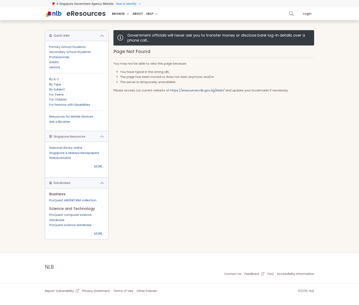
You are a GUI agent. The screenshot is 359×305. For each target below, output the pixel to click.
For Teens (56, 94)
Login (307, 14)
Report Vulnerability (60, 291)
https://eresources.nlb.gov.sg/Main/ (197, 90)
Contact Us (232, 274)
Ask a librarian (59, 122)
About (138, 14)
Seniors (54, 67)
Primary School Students (67, 47)
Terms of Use (123, 291)
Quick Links (62, 35)
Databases (62, 183)
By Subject (57, 89)
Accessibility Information (295, 274)
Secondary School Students (70, 52)
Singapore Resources (69, 136)
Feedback (252, 274)
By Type (55, 84)
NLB (49, 266)
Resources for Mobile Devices (71, 116)
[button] (291, 13)
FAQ (271, 274)
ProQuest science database (70, 225)
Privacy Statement (96, 291)
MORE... (99, 166)
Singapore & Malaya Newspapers (74, 153)
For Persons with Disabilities (69, 105)
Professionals (59, 57)
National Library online (65, 148)
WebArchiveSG (60, 158)
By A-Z (54, 79)
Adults (54, 62)
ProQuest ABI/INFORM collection (72, 200)
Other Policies (146, 291)
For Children (58, 99)
